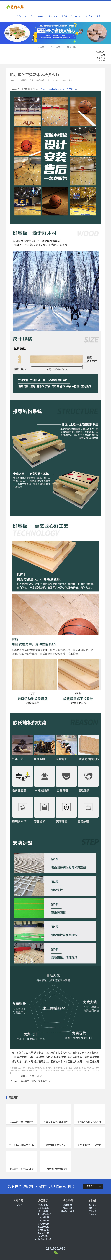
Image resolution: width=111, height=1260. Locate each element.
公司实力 (87, 16)
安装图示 (92, 1214)
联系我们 (98, 16)
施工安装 (92, 1205)
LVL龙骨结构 (43, 1236)
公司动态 (39, 47)
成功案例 (52, 16)
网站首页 (18, 16)
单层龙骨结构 (43, 1227)
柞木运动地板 (43, 1220)
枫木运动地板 (43, 1217)
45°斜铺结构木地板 (43, 1239)
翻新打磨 (92, 1208)
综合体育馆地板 (67, 1211)
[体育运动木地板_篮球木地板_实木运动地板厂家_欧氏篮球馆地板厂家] (16, 9)
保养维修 (92, 1211)
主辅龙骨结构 (43, 1233)
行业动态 (55, 47)
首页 (103, 55)
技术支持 (63, 16)
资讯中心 (75, 16)
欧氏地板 (40, 80)
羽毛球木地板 (43, 1208)
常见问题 (71, 47)
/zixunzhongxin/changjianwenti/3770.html (58, 89)
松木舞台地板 (43, 1224)
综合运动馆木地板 (43, 1214)
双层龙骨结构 (43, 1230)
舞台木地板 (43, 1211)
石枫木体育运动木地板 (32, 1076)
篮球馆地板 (68, 1205)
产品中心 (40, 16)
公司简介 (28, 16)
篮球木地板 (43, 1205)
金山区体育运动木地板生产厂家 (36, 1081)
